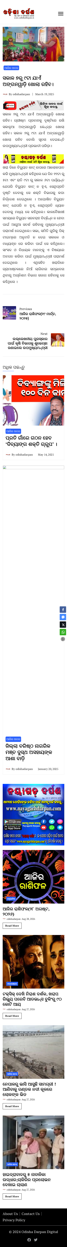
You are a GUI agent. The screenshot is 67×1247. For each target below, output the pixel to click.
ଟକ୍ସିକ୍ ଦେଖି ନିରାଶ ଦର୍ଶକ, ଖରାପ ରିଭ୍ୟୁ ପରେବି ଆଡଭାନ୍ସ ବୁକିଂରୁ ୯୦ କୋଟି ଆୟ (32, 999)
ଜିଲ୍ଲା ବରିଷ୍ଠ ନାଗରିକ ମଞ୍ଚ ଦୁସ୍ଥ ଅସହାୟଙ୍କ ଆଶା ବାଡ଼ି (29, 752)
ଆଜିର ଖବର (11, 68)
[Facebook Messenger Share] (63, 617)
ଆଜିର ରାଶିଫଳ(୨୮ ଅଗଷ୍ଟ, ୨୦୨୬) (26, 911)
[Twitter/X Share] (63, 624)
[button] (63, 639)
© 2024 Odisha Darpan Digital (33, 1231)
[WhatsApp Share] (63, 632)
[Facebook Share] (63, 609)
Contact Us (31, 1213)
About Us (10, 1213)
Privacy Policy (14, 1220)
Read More (12, 925)
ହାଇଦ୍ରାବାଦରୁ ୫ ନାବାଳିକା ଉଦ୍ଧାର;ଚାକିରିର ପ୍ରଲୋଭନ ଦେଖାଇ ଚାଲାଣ (27, 1179)
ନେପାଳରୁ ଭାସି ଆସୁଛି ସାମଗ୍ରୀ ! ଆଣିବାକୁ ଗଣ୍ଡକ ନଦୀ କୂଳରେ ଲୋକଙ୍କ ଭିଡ (29, 1089)
